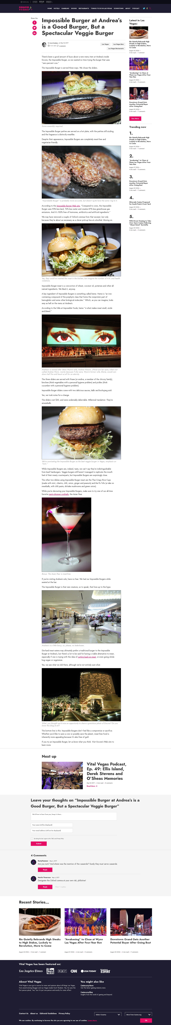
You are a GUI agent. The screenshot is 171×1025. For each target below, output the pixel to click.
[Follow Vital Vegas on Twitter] (144, 8)
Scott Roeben (54, 43)
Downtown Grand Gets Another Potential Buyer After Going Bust (138, 104)
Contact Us (23, 1013)
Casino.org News (87, 985)
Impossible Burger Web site (68, 206)
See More (135, 118)
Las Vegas (105, 44)
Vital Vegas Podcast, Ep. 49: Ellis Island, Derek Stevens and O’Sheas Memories (106, 771)
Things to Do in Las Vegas (101, 8)
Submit (38, 843)
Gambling (65, 8)
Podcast (135, 8)
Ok (146, 1020)
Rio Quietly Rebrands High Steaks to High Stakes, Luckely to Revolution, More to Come (140, 45)
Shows (74, 8)
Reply (45, 870)
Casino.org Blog (87, 992)
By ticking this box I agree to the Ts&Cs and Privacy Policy (49, 839)
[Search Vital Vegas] (150, 8)
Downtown (118, 8)
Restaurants (84, 8)
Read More (91, 786)
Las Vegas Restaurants (116, 48)
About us (34, 1013)
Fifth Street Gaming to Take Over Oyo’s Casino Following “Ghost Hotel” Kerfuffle (140, 223)
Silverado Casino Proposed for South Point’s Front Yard (140, 203)
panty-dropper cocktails (59, 494)
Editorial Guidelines (48, 1013)
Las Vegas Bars (119, 44)
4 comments (62, 46)
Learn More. (92, 1020)
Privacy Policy (64, 1013)
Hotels (56, 8)
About (127, 8)
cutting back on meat (87, 657)
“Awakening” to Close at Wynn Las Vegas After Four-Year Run (140, 75)
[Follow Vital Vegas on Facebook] (147, 8)
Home (50, 8)
